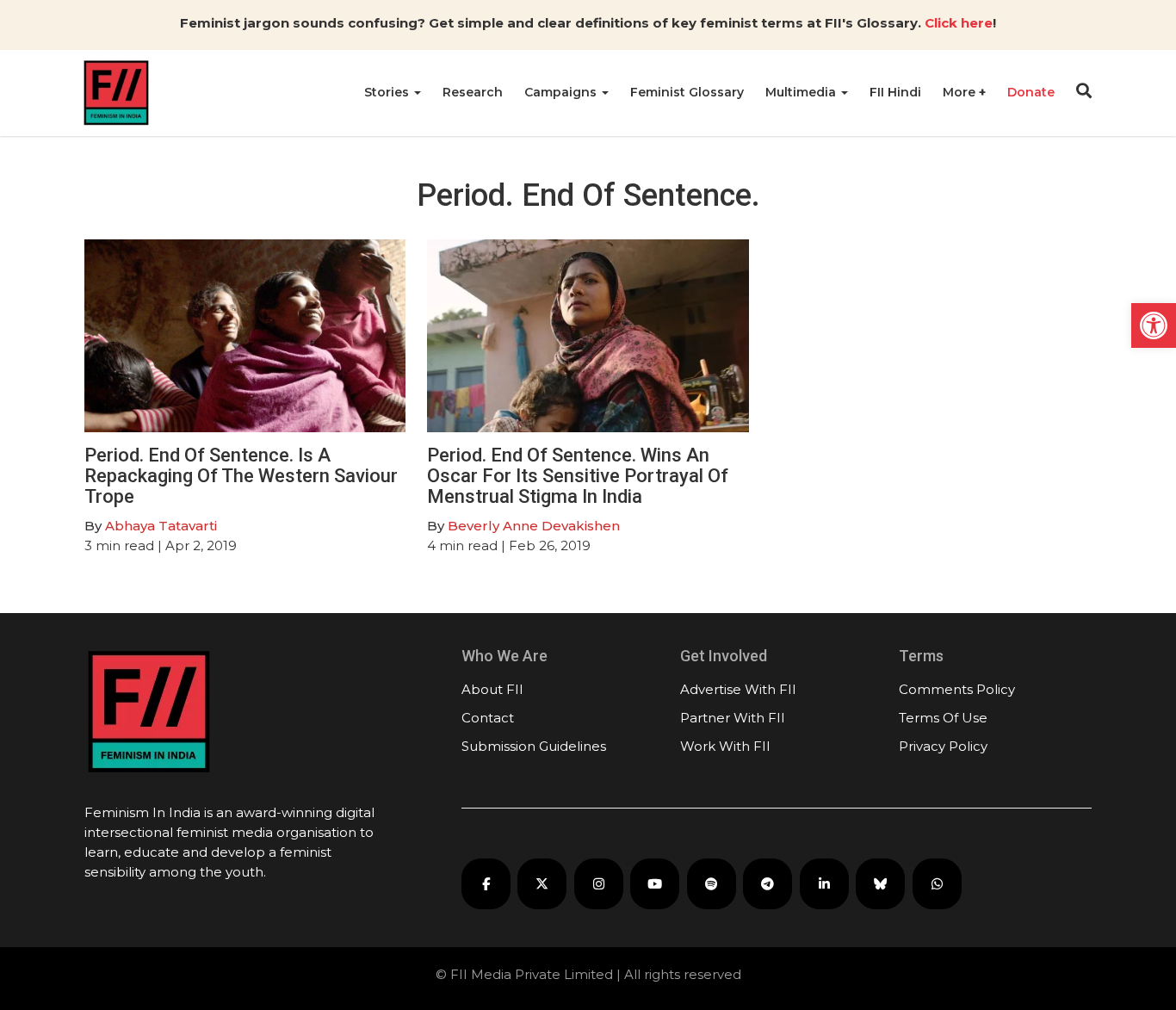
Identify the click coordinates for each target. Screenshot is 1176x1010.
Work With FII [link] (725, 746)
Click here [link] (959, 23)
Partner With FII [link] (732, 717)
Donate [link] (1031, 92)
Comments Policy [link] (957, 689)
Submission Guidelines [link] (533, 746)
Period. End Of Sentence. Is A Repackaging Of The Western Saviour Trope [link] (241, 475)
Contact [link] (487, 717)
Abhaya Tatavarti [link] (161, 525)
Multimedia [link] (802, 92)
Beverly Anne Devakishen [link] (534, 525)
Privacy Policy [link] (943, 746)
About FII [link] (492, 689)
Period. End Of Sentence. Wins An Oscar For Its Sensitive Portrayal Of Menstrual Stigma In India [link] (577, 475)
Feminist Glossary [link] (687, 92)
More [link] (961, 92)
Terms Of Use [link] (943, 717)
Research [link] (473, 92)
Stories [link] (388, 92)
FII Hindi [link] (895, 92)
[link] (1153, 325)
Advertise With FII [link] (738, 689)
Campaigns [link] (562, 92)
